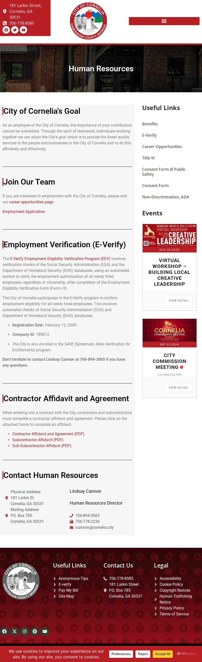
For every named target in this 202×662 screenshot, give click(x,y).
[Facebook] (4, 631)
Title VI (148, 158)
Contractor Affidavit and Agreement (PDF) (48, 434)
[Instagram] (24, 631)
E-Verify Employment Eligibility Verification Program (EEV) (60, 258)
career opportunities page (31, 202)
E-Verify (149, 135)
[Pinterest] (34, 631)
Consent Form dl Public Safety (163, 172)
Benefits (150, 124)
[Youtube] (44, 631)
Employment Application (23, 211)
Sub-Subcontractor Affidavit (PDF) (41, 445)
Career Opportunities (162, 146)
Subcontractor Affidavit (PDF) (38, 439)
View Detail (179, 300)
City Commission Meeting (169, 361)
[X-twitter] (14, 631)
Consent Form (155, 185)
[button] (164, 21)
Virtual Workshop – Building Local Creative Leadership (169, 272)
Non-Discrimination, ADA (165, 197)
